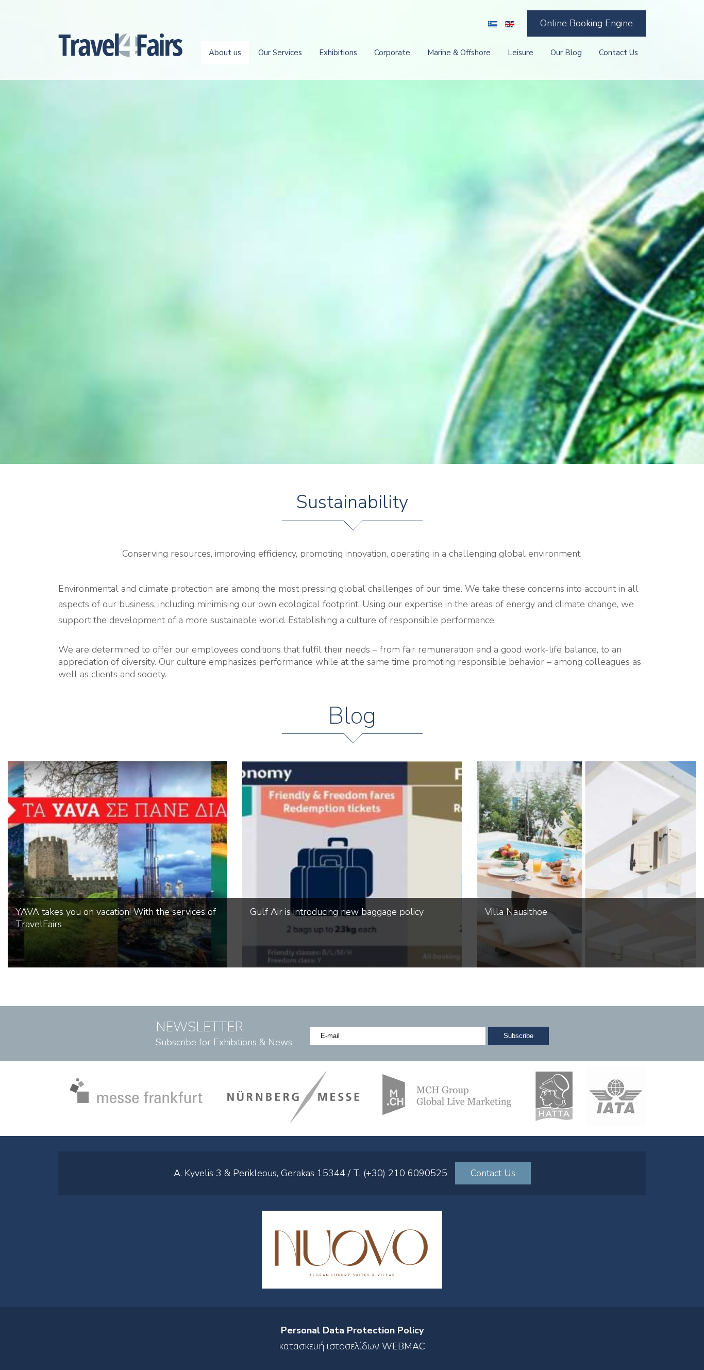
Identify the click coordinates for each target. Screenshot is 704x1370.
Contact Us (618, 52)
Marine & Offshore (459, 52)
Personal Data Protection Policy (352, 1330)
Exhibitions (338, 52)
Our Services (280, 52)
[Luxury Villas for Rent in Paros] (352, 1285)
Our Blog (566, 52)
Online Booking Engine (586, 23)
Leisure (520, 52)
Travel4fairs (120, 45)
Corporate (392, 52)
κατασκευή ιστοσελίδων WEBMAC (352, 1346)
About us (225, 52)
